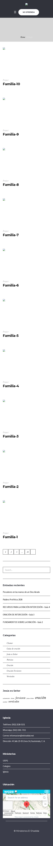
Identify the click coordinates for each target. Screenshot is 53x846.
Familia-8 (11, 185)
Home (22, 37)
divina (12, 698)
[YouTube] (29, 826)
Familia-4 (11, 386)
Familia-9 (11, 134)
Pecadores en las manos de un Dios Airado (21, 592)
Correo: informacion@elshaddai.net (18, 735)
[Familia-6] (17, 263)
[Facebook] (23, 826)
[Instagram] (26, 826)
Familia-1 (10, 537)
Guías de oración (13, 648)
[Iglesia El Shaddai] (26, 4)
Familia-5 (11, 336)
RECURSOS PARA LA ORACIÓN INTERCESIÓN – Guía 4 (26, 607)
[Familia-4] (17, 363)
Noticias (10, 659)
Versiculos (10, 676)
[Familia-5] (17, 313)
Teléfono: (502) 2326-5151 (14, 724)
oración (40, 697)
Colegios (6, 766)
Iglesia (5, 771)
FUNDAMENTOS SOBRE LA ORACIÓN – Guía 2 (23, 622)
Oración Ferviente (14, 670)
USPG (5, 760)
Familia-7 (11, 235)
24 (27, 552)
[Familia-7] (17, 212)
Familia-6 (11, 285)
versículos (13, 701)
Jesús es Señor (12, 654)
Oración (10, 665)
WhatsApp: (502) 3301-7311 (14, 730)
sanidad (5, 702)
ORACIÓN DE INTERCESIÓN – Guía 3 (18, 614)
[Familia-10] (17, 61)
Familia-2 (11, 487)
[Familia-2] (17, 464)
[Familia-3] (17, 414)
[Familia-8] (17, 162)
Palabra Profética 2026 (12, 599)
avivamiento (6, 698)
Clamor (10, 643)
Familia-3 (11, 436)
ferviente (20, 698)
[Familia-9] (17, 112)
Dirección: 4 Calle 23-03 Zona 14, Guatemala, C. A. (24, 741)
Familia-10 (11, 84)
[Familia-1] (17, 514)
